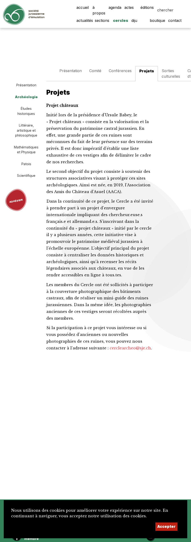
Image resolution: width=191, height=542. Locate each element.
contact (174, 20)
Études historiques (26, 111)
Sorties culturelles (171, 73)
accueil (82, 7)
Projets (146, 71)
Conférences (120, 70)
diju (134, 20)
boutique (157, 20)
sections (102, 20)
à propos (98, 10)
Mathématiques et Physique (26, 149)
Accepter (166, 526)
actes (129, 7)
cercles (120, 20)
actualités (84, 20)
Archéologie (26, 97)
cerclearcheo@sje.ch (130, 348)
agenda (115, 7)
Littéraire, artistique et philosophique (26, 130)
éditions (147, 7)
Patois (26, 164)
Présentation (26, 85)
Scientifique (26, 175)
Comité (95, 70)
